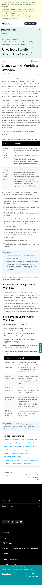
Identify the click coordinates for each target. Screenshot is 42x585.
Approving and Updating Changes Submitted (19, 443)
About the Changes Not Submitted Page (17, 453)
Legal (5, 538)
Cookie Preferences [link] (10, 564)
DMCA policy (8, 543)
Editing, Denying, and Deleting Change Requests (20, 446)
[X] (8, 522)
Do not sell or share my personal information (20, 548)
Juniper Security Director (10, 16)
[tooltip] (31, 61)
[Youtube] (21, 522)
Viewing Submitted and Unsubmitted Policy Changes (21, 460)
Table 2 (25, 348)
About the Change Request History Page (17, 463)
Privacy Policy (6, 574)
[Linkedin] (17, 522)
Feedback (6, 554)
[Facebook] (4, 522)
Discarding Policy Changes (12, 456)
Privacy (6, 533)
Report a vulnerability (11, 559)
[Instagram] (12, 522)
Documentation (8, 29)
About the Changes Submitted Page (15, 450)
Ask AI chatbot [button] (22, 2)
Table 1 (4, 131)
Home (4, 39)
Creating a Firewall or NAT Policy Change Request (20, 439)
